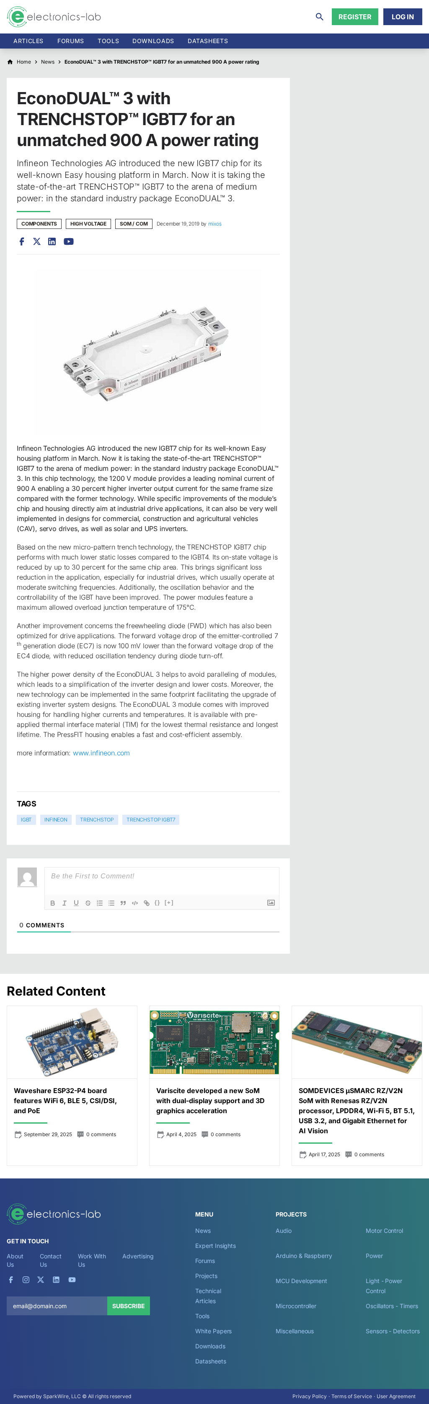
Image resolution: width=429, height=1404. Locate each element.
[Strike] (88, 903)
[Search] (319, 16)
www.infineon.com (101, 753)
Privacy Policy (309, 1396)
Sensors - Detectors (392, 1331)
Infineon (55, 819)
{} (157, 902)
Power (374, 1255)
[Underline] (76, 903)
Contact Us (50, 1260)
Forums (70, 40)
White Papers (213, 1331)
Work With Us (92, 1260)
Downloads (210, 1346)
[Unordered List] (111, 903)
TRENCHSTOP (97, 819)
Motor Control (384, 1230)
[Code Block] (135, 903)
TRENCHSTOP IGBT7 (151, 819)
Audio (284, 1230)
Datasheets (208, 40)
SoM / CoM (133, 224)
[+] (169, 902)
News (203, 1230)
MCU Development (301, 1280)
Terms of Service (351, 1396)
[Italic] (64, 903)
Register (355, 17)
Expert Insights (215, 1245)
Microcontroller (296, 1305)
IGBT (26, 819)
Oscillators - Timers (392, 1305)
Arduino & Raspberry (304, 1255)
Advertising (137, 1256)
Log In (403, 17)
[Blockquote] (123, 903)
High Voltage (88, 224)
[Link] (146, 903)
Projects (206, 1275)
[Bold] (53, 903)
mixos (214, 224)
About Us (15, 1260)
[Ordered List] (100, 903)
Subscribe (128, 1305)
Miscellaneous (295, 1331)
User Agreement (396, 1396)
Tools (108, 40)
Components (39, 224)
